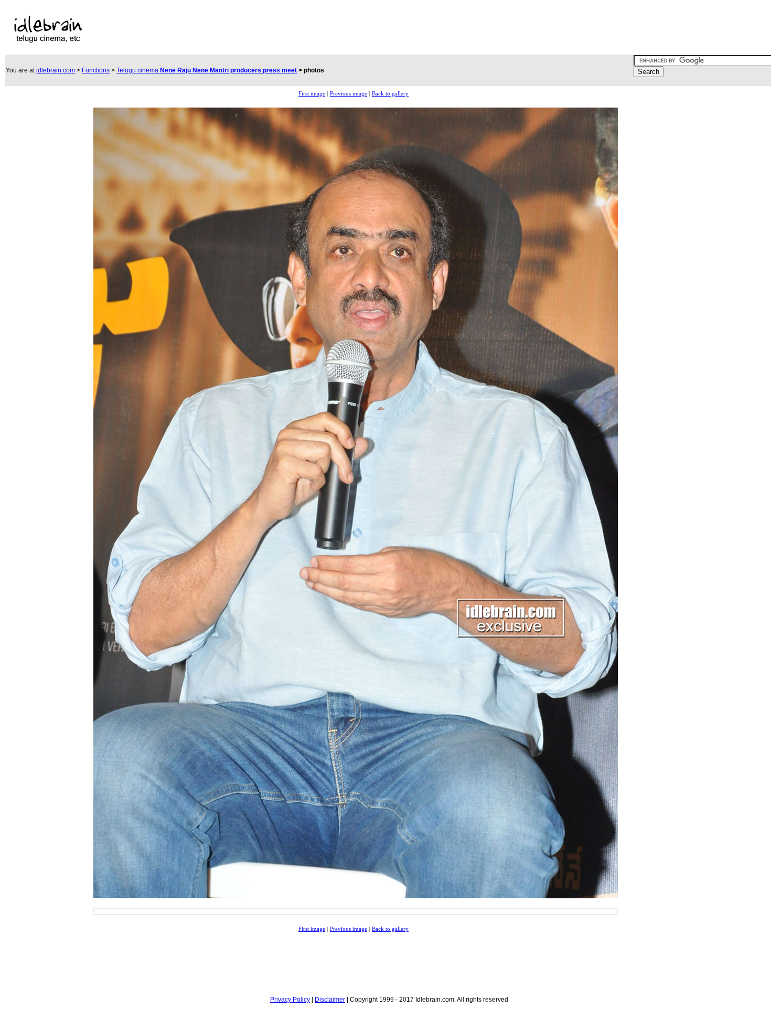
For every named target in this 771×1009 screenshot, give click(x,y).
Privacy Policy (290, 999)
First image (311, 94)
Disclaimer (330, 999)
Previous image (348, 94)
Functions (96, 70)
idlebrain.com (55, 70)
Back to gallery (390, 94)
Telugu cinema (206, 70)
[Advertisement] (337, 29)
